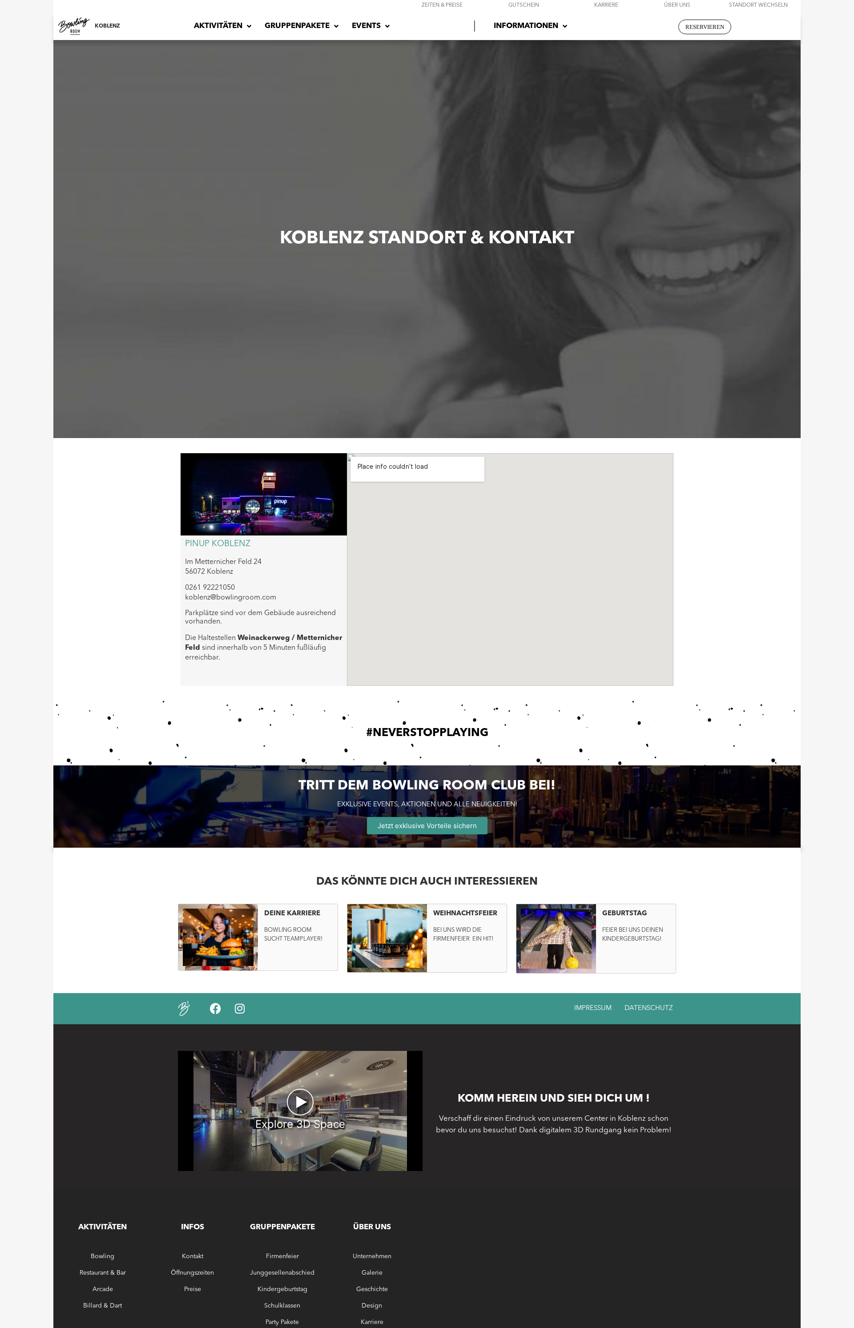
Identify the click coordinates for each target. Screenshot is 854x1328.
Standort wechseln (758, 5)
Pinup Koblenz (217, 544)
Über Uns (677, 5)
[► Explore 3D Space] (300, 1168)
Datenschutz (648, 1008)
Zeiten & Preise (442, 5)
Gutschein (523, 5)
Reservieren (704, 27)
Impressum (593, 1008)
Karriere (606, 5)
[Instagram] (240, 1009)
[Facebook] (215, 1009)
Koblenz (107, 26)
